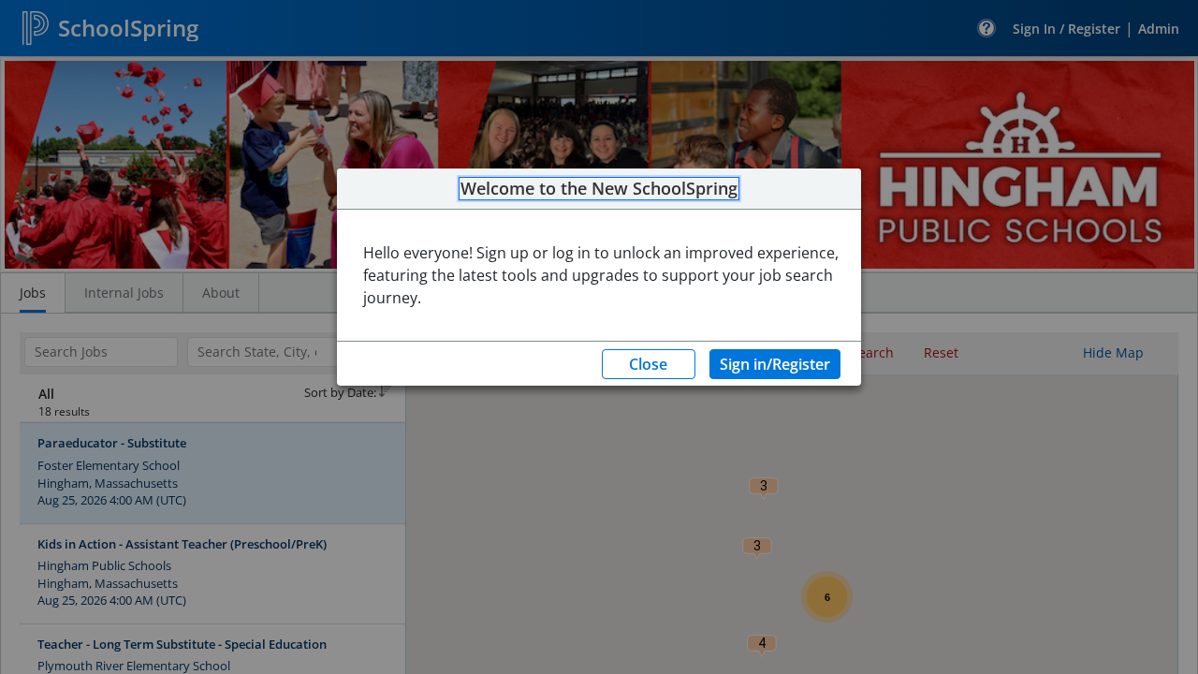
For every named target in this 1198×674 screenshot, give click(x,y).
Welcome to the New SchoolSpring (599, 189)
